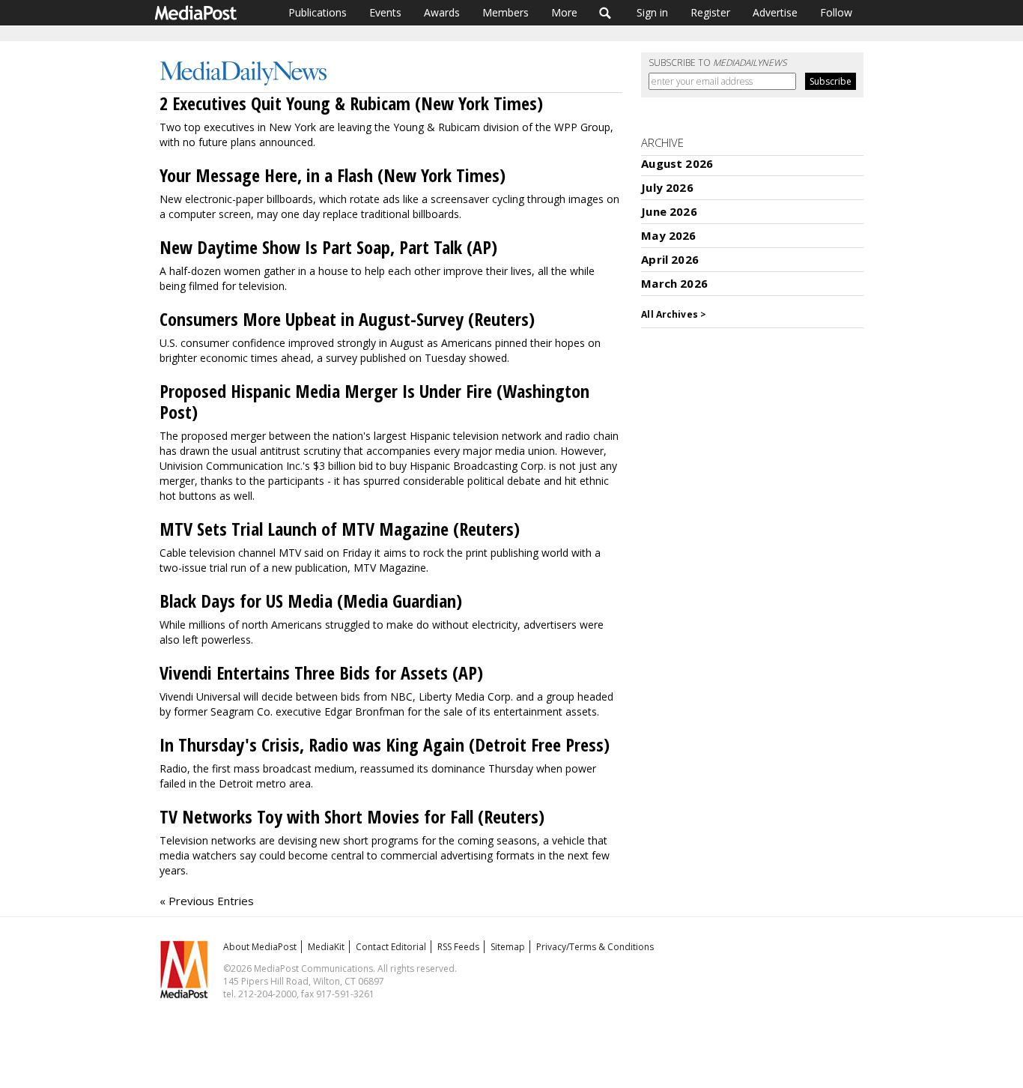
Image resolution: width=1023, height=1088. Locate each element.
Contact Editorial (391, 946)
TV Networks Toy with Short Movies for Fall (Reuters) (352, 816)
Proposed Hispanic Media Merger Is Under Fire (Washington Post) (374, 401)
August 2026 (677, 163)
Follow (836, 12)
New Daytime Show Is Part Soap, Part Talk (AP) (328, 247)
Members (505, 12)
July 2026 (667, 187)
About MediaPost (260, 946)
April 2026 (670, 259)
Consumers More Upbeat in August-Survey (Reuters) (347, 318)
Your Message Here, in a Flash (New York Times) (333, 175)
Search (605, 12)
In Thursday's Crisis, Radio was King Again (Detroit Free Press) (385, 744)
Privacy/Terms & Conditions (595, 946)
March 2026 (674, 283)
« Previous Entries (207, 900)
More (564, 12)
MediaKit (326, 946)
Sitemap (508, 946)
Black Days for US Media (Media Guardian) (311, 600)
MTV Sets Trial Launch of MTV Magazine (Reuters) (340, 528)
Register (710, 12)
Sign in (652, 12)
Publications (317, 12)
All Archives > (673, 314)
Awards (442, 12)
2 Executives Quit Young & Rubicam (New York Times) (351, 103)
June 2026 (668, 211)
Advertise (775, 12)
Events (385, 12)
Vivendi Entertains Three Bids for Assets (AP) (321, 672)
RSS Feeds (458, 946)
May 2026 (668, 235)
